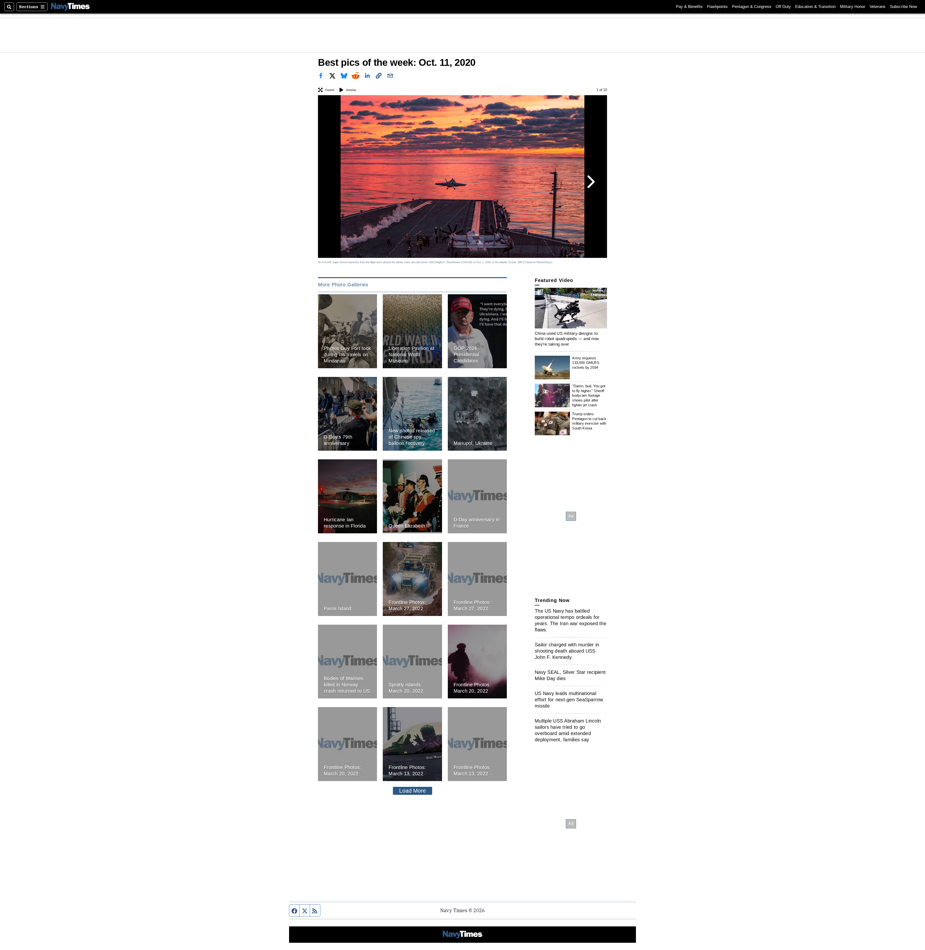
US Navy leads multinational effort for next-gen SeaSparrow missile (569, 700)
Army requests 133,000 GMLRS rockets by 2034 (585, 362)
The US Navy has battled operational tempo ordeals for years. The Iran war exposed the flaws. (570, 620)
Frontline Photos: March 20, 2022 (472, 688)
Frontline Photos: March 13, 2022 (407, 770)
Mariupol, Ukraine (473, 443)
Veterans (877, 7)
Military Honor (852, 7)
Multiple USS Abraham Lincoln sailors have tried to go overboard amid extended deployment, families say (568, 730)
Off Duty (783, 7)
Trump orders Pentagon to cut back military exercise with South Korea (589, 421)
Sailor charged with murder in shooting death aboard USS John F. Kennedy (567, 651)
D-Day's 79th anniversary (338, 440)
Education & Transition (815, 7)
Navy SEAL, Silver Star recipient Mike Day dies (570, 675)
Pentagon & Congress (751, 7)
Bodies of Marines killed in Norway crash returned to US (347, 685)
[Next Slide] (590, 181)
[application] (571, 308)
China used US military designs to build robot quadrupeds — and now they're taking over (567, 339)
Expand (329, 89)
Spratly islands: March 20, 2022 (406, 688)
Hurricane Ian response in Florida (345, 523)
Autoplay (351, 89)
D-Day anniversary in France (477, 523)
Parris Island (337, 608)
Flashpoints (717, 7)
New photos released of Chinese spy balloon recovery (412, 437)
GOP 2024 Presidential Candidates (466, 354)
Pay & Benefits (689, 7)
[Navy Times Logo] (70, 6)
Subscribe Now (903, 7)
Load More (412, 791)
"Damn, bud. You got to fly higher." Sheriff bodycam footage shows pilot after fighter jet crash (588, 395)
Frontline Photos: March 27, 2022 (407, 605)
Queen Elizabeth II (409, 526)
